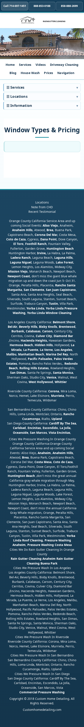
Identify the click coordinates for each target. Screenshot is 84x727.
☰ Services (15, 87)
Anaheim (44, 453)
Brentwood (67, 327)
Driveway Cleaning (64, 65)
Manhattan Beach (31, 354)
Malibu (11, 354)
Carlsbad (19, 428)
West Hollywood (41, 382)
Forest (68, 262)
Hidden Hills (44, 345)
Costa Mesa (42, 462)
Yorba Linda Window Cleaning (49, 313)
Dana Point (48, 239)
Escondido (50, 428)
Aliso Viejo (50, 225)
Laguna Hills (63, 257)
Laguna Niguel (20, 262)
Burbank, (18, 331)
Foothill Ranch (36, 244)
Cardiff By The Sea (62, 423)
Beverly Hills (27, 327)
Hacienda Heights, (34, 340)
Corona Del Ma (45, 235)
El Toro (18, 244)
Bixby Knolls (48, 327)
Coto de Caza (16, 239)
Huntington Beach (60, 248)
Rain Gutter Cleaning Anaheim (33, 559)
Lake (59, 262)
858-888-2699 (69, 6)
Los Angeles (63, 350)
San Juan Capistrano (61, 290)
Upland (56, 419)
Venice (51, 377)
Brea (50, 230)
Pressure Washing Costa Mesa (49, 545)
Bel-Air (12, 327)
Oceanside (20, 433)
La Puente (30, 350)
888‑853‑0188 (42, 6)
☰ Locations (17, 96)
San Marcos (38, 433)
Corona (53, 391)
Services (25, 65)
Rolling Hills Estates (34, 368)
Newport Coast (19, 276)
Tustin (53, 303)
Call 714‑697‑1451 (14, 6)
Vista (52, 433)
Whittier (61, 382)
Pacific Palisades (40, 359)
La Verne (46, 350)
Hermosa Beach (21, 345)
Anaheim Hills (22, 230)
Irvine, (42, 253)
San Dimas (18, 373)
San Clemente (34, 290)
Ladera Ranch (21, 257)
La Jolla (65, 428)
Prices (48, 73)
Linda (40, 308)
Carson (47, 331)
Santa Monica (63, 373)
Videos (41, 65)
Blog (12, 73)
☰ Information (19, 105)
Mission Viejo (18, 271)
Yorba (30, 308)
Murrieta (57, 396)
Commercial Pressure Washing (42, 692)
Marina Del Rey (57, 354)
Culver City (44, 336)
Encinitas (34, 428)
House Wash (30, 73)
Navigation (65, 73)
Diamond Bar (63, 336)
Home (10, 65)
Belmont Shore (64, 322)
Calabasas (33, 331)
